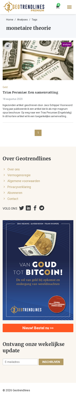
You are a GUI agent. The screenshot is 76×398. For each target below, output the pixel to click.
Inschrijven (51, 362)
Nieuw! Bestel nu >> (38, 328)
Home (9, 19)
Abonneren (14, 193)
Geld (5, 87)
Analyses (22, 19)
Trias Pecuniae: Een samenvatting (30, 92)
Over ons (13, 169)
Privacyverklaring (19, 187)
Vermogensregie (19, 175)
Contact (12, 199)
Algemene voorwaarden (23, 181)
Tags (34, 19)
